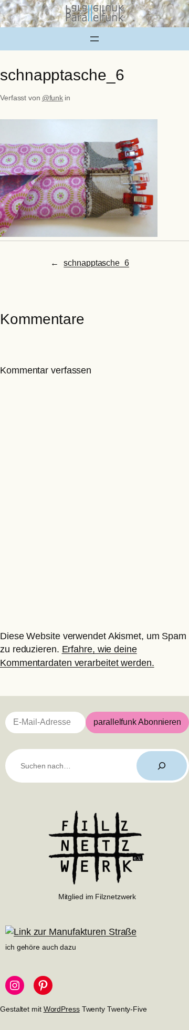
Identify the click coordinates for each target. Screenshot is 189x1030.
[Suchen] (161, 766)
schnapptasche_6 (96, 262)
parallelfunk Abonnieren (137, 721)
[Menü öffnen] (94, 39)
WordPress (62, 1009)
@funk (53, 97)
